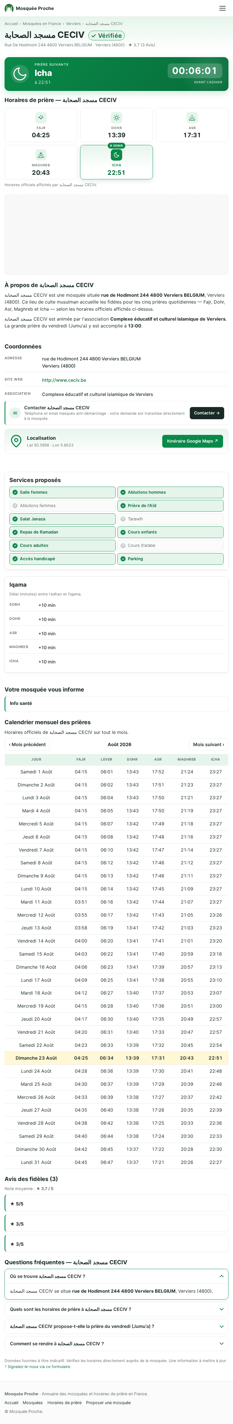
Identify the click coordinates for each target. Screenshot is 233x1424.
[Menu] (222, 8)
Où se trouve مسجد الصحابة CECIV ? (47, 1276)
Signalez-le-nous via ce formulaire (39, 1366)
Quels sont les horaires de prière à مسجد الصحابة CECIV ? (70, 1309)
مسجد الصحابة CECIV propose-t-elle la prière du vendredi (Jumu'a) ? (82, 1326)
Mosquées (33, 1402)
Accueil (11, 23)
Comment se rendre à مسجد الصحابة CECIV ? (57, 1343)
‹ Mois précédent (27, 744)
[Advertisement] (116, 235)
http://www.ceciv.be (64, 380)
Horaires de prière (64, 1402)
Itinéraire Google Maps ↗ (192, 441)
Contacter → (207, 413)
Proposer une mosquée (108, 1402)
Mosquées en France (42, 23)
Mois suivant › (208, 744)
